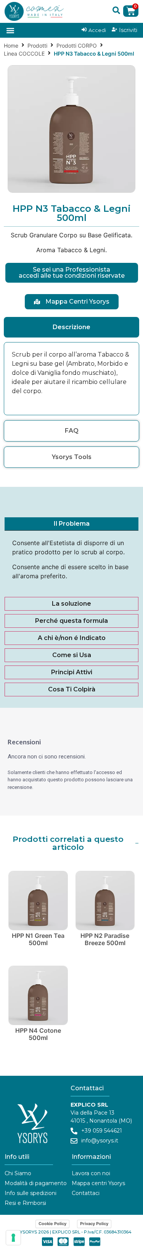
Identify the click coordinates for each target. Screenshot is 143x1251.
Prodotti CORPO (76, 45)
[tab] (71, 327)
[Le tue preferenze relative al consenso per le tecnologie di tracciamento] (13, 1237)
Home (11, 45)
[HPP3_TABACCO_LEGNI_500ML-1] (71, 129)
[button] (116, 10)
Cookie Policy (52, 1223)
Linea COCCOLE (24, 53)
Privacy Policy (94, 1223)
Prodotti (37, 45)
